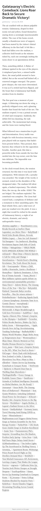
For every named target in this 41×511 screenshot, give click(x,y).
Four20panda (13, 266)
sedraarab (6, 254)
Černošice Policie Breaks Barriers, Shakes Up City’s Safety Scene (20, 322)
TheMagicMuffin (9, 375)
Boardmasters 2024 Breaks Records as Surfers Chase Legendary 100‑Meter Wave (20, 229)
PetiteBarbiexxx (9, 297)
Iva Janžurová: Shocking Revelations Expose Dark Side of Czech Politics (19, 244)
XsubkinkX (22, 319)
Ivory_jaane (7, 347)
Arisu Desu (26, 437)
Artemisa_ (6, 449)
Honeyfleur (7, 272)
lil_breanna (15, 477)
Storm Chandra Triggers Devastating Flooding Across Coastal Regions (18, 487)
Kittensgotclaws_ (23, 325)
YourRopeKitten (18, 471)
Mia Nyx (22, 288)
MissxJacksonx (15, 415)
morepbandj (22, 303)
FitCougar (6, 353)
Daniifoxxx (28, 378)
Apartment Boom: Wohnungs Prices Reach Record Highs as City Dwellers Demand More (20, 452)
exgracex (14, 465)
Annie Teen (8, 431)
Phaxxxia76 (26, 390)
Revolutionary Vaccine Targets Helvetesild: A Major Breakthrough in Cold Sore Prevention (18, 309)
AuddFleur (27, 313)
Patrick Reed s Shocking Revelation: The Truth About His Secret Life (20, 263)
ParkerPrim (22, 425)
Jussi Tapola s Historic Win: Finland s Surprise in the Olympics (20, 316)
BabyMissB (32, 232)
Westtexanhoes (29, 338)
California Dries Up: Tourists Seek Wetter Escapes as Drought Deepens (20, 468)
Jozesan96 (6, 387)
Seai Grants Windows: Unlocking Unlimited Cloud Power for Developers (19, 393)
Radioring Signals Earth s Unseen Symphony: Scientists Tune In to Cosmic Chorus (20, 300)
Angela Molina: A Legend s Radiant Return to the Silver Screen (19, 406)
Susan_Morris (29, 275)
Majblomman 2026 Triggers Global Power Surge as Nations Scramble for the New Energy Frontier (20, 421)
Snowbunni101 (8, 260)
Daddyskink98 (16, 409)
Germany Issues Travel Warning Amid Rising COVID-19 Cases (20, 412)
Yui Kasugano (8, 241)
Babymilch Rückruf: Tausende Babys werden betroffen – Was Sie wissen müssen (19, 291)
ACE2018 (32, 397)
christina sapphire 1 (10, 226)
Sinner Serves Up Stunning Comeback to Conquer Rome (20, 474)
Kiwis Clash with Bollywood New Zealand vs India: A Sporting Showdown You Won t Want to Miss (20, 356)
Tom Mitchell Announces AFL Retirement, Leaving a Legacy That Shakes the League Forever (20, 462)
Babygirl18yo (16, 247)
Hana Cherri (7, 285)
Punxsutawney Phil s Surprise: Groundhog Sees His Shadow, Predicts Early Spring (19, 434)
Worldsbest (15, 403)
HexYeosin (34, 366)
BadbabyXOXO (28, 331)
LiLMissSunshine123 (10, 443)
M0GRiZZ (29, 456)
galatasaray (6, 22)
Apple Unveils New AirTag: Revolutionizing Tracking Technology (20, 328)
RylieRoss (6, 484)
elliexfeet (6, 362)
